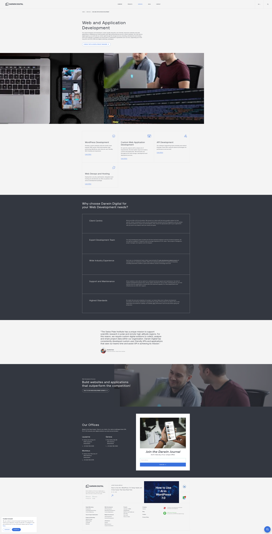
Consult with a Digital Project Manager (95, 44)
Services (140, 4)
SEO (154, 303)
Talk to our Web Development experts (95, 390)
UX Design (88, 522)
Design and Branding (90, 517)
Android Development (109, 518)
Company (120, 4)
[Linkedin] (184, 486)
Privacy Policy (146, 517)
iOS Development (108, 516)
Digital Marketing (89, 507)
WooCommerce (108, 524)
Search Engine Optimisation (92, 514)
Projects (130, 4)
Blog (149, 4)
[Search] (268, 4)
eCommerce (107, 520)
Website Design (89, 519)
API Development (165, 142)
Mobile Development (109, 514)
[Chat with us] (267, 529)
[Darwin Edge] (94, 497)
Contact (158, 4)
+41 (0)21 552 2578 (89, 459)
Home (83, 11)
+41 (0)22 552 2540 (112, 446)
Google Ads (88, 508)
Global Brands (126, 510)
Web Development (109, 507)
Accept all (16, 529)
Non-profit (126, 515)
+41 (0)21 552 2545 (89, 446)
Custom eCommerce (109, 525)
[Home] (94, 487)
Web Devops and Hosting (97, 174)
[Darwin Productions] (88, 497)
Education (126, 513)
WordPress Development (97, 142)
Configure (7, 529)
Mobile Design (89, 520)
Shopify (106, 522)
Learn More (88, 154)
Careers (144, 508)
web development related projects (168, 260)
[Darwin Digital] (14, 4)
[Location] (184, 497)
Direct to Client (127, 516)
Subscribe (161, 464)
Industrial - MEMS (127, 508)
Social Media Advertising (91, 510)
